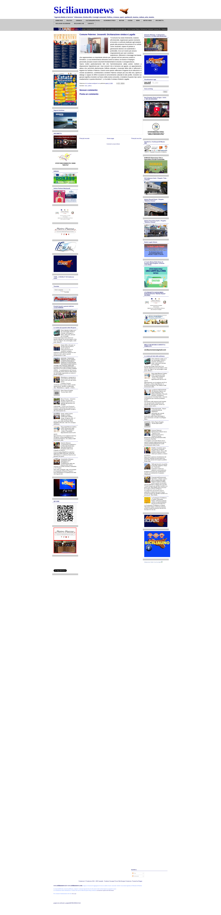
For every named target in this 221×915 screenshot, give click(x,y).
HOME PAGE (59, 20)
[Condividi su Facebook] (122, 83)
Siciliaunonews (84, 10)
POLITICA (69, 20)
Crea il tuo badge (157, 562)
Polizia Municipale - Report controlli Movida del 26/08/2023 (158, 410)
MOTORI (121, 20)
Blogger (140, 881)
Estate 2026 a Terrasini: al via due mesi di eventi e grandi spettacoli (68, 346)
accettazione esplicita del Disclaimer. (105, 890)
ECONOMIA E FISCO (109, 20)
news (86, 85)
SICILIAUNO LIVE (79, 23)
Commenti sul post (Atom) (113, 144)
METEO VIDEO (147, 20)
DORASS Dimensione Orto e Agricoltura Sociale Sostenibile (154, 158)
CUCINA (130, 20)
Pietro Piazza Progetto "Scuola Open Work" (67, 391)
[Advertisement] (67, 704)
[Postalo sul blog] (119, 83)
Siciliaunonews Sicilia (148, 562)
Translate (66, 292)
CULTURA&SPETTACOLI (93, 20)
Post (134, 873)
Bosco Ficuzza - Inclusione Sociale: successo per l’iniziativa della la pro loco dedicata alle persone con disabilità (68, 401)
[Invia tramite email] (117, 83)
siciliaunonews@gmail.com (155, 350)
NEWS (138, 20)
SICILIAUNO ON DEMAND (63, 23)
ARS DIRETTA (159, 20)
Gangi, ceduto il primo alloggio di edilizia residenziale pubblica (67, 415)
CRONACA (79, 20)
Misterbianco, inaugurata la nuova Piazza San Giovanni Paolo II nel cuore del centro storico (68, 379)
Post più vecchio (136, 138)
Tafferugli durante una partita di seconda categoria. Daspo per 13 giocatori (159, 465)
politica (90, 85)
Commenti (136, 876)
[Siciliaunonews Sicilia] (162, 562)
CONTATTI (91, 23)
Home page (110, 138)
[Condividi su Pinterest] (124, 83)
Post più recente (84, 138)
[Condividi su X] (120, 83)
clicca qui (74, 893)
